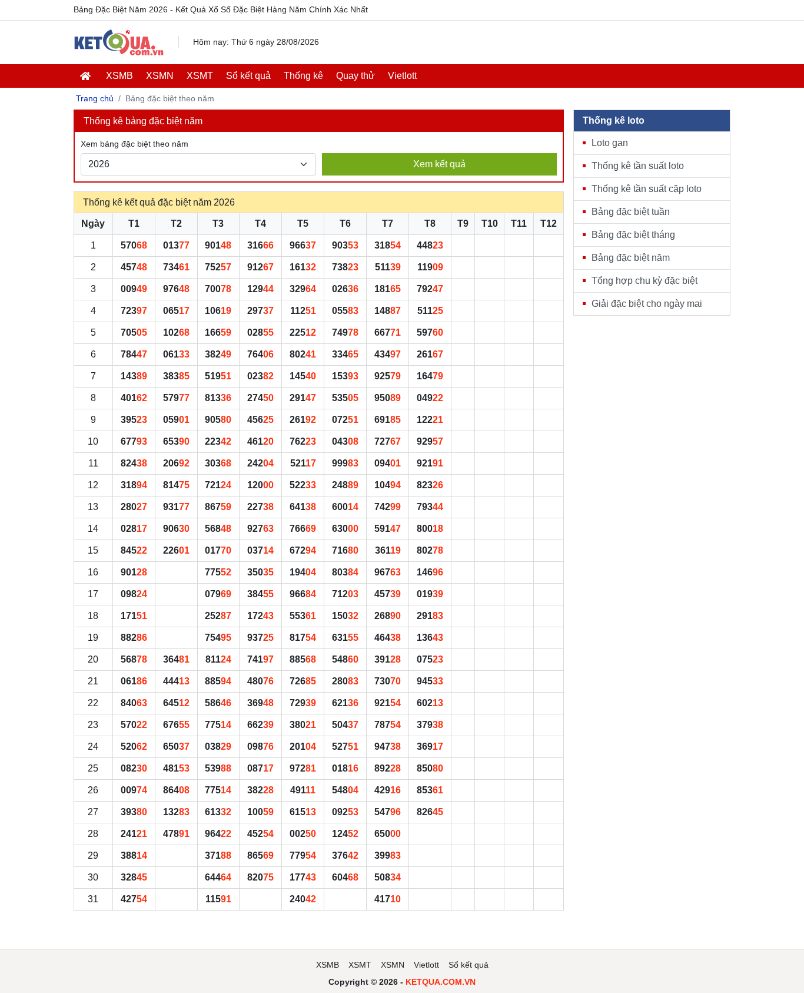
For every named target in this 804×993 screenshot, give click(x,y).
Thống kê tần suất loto (638, 166)
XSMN (160, 76)
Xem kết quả (439, 164)
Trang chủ (95, 98)
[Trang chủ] (119, 42)
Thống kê (303, 76)
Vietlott (402, 76)
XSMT (200, 76)
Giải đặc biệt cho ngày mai (647, 304)
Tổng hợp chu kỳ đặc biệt (644, 281)
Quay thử (355, 76)
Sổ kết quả (248, 76)
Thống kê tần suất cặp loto (647, 189)
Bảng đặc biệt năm (631, 258)
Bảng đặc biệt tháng (633, 235)
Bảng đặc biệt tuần (631, 212)
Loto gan (610, 143)
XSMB (119, 76)
